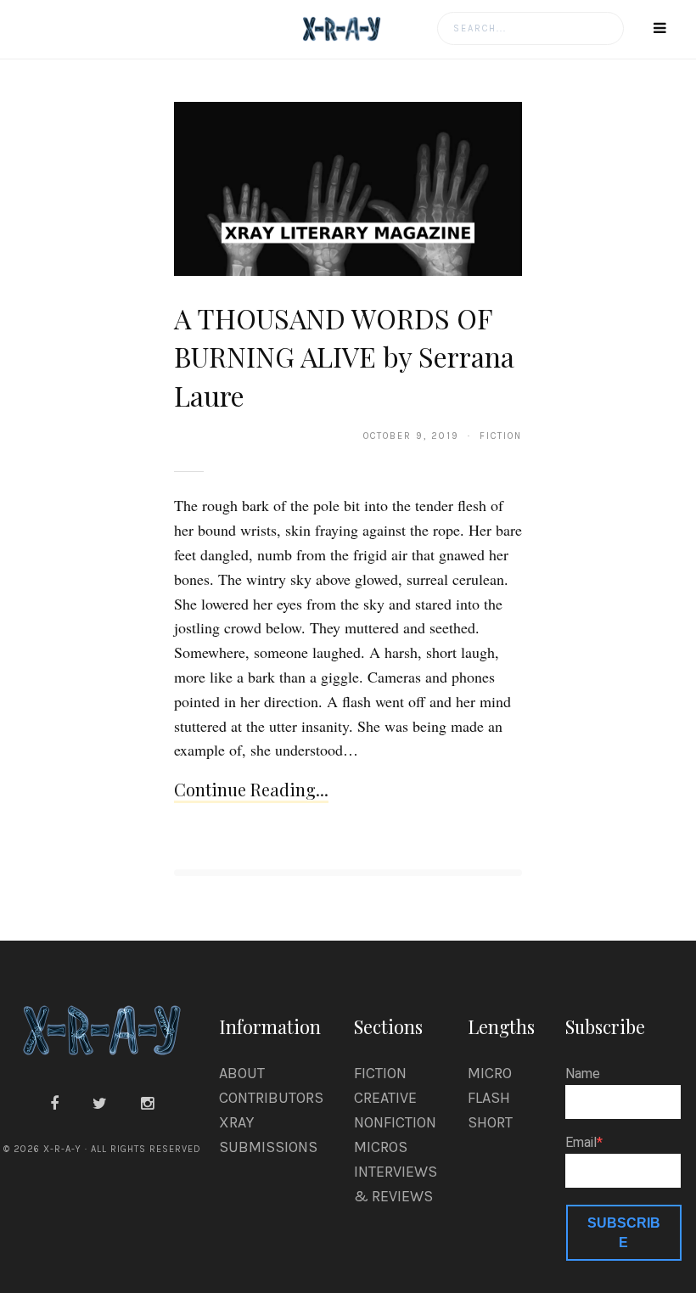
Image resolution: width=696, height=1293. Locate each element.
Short (490, 1122)
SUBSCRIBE (623, 1233)
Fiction (380, 1073)
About (242, 1073)
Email (581, 1143)
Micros (380, 1147)
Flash (489, 1097)
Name (582, 1074)
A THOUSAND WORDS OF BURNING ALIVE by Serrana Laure (344, 356)
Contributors (271, 1097)
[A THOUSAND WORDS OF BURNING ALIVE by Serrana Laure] (348, 187)
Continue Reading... (251, 789)
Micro (490, 1073)
